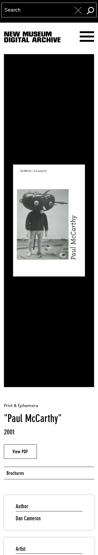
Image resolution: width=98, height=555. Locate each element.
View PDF (20, 451)
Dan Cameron (28, 518)
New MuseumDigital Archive (32, 38)
